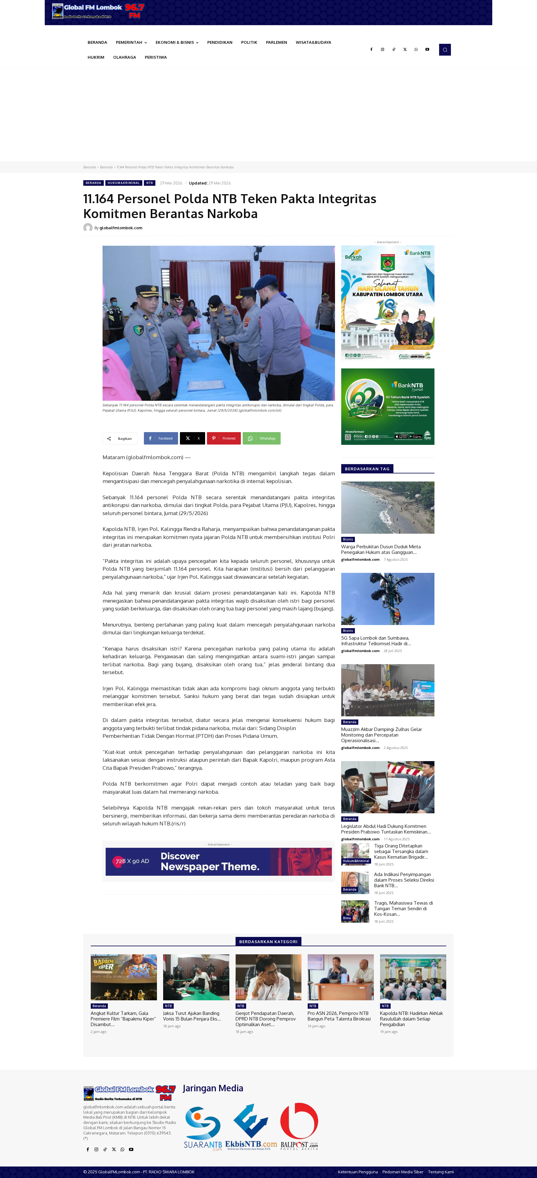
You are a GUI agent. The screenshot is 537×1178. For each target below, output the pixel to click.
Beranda (89, 167)
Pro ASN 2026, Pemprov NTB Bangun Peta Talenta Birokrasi (339, 1016)
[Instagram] (382, 49)
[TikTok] (393, 49)
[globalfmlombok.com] (88, 227)
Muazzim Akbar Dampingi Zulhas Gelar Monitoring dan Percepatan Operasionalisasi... (381, 734)
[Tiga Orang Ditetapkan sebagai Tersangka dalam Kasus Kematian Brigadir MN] (355, 854)
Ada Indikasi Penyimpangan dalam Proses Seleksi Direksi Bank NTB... (404, 879)
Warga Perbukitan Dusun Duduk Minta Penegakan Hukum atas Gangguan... (381, 549)
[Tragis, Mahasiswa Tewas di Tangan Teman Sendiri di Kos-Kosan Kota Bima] (355, 911)
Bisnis (348, 539)
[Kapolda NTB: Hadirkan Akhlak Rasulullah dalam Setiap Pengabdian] (413, 977)
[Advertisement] (268, 114)
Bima (347, 918)
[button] (445, 50)
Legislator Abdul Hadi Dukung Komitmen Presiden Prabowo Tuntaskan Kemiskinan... (386, 829)
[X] (405, 49)
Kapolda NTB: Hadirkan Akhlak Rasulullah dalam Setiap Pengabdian (411, 1018)
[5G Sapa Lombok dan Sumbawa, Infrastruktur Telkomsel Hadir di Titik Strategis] (387, 599)
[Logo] (100, 11)
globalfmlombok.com (120, 227)
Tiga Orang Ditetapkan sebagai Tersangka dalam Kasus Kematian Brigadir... (401, 851)
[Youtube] (427, 49)
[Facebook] (371, 49)
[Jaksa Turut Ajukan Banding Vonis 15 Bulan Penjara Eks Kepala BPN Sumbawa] (196, 977)
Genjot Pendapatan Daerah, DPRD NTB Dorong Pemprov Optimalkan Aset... (266, 1018)
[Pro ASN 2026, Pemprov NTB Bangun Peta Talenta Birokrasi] (341, 977)
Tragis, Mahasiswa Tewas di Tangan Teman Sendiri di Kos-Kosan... (403, 908)
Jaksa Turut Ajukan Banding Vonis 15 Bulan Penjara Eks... (192, 1016)
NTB (149, 183)
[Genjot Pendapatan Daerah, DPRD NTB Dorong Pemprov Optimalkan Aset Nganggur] (269, 977)
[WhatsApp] (416, 49)
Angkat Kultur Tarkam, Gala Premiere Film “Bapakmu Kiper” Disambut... (123, 1018)
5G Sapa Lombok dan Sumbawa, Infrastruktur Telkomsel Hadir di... (376, 640)
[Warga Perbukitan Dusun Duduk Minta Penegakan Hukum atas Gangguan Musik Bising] (387, 508)
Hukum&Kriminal (124, 183)
